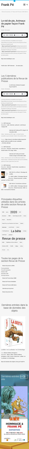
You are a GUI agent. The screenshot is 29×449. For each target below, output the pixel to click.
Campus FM (4, 126)
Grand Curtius (15, 148)
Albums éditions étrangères (10, 352)
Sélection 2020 (5, 246)
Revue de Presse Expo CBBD (9, 278)
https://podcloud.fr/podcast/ (9, 46)
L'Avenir (17, 227)
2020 (24, 187)
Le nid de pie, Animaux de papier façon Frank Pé (13, 23)
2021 (12, 180)
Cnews (24, 215)
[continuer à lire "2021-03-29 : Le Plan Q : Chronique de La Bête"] (4, 174)
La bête (25, 178)
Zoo (8, 249)
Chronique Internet (5, 275)
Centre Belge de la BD (17, 215)
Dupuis (3, 219)
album (8, 354)
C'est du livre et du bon (9, 189)
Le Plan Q (8, 180)
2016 (7, 212)
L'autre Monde (11, 227)
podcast (17, 125)
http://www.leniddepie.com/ (8, 58)
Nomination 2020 (4, 273)
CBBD (9, 215)
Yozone (3, 249)
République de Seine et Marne (12, 242)
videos (21, 246)
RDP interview (11, 65)
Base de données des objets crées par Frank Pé (13, 361)
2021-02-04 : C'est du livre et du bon (17, 183)
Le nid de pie (22, 125)
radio (8, 125)
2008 (3, 212)
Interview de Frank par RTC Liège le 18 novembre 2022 (18, 131)
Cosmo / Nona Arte (14, 356)
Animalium (4, 215)
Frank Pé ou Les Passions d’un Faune (10, 223)
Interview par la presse (7, 288)
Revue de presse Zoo (7, 291)
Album (11, 354)
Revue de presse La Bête (8, 265)
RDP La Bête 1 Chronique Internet (19, 176)
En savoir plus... (20, 65)
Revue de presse (18, 178)
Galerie (21, 223)
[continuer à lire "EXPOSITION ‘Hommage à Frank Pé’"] (14, 414)
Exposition (9, 219)
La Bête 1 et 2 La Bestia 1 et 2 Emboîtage (13, 349)
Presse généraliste (5, 268)
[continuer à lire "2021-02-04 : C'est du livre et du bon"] (4, 185)
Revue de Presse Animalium (9, 281)
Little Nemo (4, 234)
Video (15, 150)
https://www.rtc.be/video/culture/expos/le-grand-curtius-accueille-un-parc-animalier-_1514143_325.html (13, 141)
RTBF (3, 242)
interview (12, 125)
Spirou (21, 242)
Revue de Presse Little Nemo (9, 285)
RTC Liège (10, 150)
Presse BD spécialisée (5, 270)
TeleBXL (11, 246)
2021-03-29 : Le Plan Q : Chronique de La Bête (18, 173)
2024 (8, 356)
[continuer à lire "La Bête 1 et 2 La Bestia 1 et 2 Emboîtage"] (13, 332)
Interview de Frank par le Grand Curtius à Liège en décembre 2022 (17, 154)
